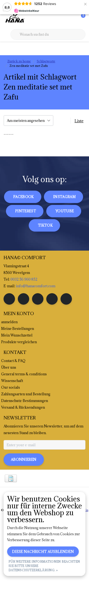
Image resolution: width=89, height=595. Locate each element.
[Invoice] (11, 478)
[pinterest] (37, 299)
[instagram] (23, 299)
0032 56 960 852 (23, 279)
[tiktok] (66, 299)
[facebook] (9, 299)
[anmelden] (62, 19)
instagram (64, 196)
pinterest (25, 211)
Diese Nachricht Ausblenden (43, 551)
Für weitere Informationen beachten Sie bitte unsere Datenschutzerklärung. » (44, 566)
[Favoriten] (71, 19)
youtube (65, 211)
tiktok (45, 225)
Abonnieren (24, 459)
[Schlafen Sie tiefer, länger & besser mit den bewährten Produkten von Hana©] (14, 18)
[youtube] (52, 299)
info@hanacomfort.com (35, 286)
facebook (23, 196)
